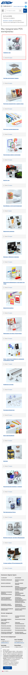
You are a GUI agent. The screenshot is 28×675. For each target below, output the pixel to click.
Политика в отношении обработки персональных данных (6, 593)
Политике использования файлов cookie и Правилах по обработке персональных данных (13, 657)
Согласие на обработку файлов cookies (20, 609)
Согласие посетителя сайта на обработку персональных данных (6, 598)
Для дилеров (18, 577)
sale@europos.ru (5, 642)
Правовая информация (6, 579)
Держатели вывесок (5, 628)
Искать (20, 10)
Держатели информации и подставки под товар (7, 633)
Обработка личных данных (19, 580)
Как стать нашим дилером (19, 584)
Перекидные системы (20, 619)
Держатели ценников (6, 625)
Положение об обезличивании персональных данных (20, 605)
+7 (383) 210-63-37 (18, 647)
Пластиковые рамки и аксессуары (6, 620)
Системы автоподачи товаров (20, 616)
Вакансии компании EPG (7, 586)
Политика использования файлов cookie (7, 609)
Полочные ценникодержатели (19, 623)
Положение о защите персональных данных (6, 605)
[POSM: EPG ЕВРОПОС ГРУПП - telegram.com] (26, 7)
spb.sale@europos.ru (19, 642)
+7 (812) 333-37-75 (18, 641)
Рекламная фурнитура (20, 625)
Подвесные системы (20, 628)
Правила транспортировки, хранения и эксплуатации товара (20, 593)
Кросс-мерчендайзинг (6, 630)
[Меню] (26, 3)
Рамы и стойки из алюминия (5, 623)
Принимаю (7, 667)
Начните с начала (8, 20)
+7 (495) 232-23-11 (7, 6)
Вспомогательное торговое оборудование (20, 633)
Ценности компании (6, 583)
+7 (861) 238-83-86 (5, 647)
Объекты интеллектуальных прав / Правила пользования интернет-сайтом (21, 588)
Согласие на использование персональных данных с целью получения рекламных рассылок (20, 600)
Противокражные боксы (20, 630)
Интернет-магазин (25, 11)
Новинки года (4, 616)
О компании (4, 577)
